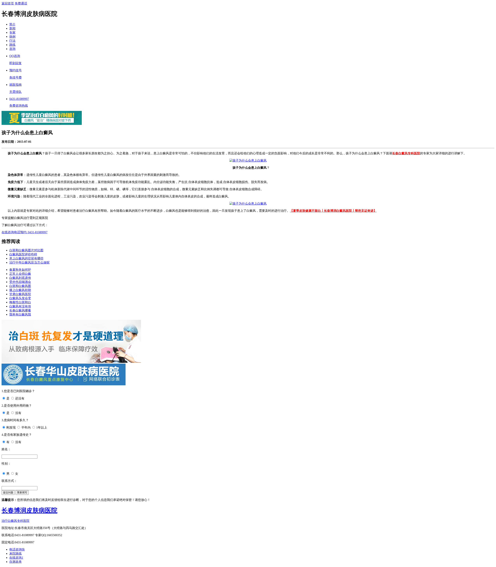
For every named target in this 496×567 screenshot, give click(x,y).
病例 (12, 36)
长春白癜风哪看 (20, 310)
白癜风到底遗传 (20, 277)
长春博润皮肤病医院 (29, 510)
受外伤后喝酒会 (20, 282)
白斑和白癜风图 (20, 286)
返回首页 (8, 3)
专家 (12, 32)
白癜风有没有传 (20, 306)
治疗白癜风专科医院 (15, 520)
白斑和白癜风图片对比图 (26, 250)
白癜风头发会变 (20, 298)
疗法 (12, 40)
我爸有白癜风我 (20, 314)
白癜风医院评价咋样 (23, 254)
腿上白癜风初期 (20, 290)
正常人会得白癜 (20, 273)
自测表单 (15, 561)
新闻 (12, 28)
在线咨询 (8, 232)
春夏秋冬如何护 (20, 269)
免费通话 (21, 3)
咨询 (12, 48)
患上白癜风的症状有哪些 (26, 258)
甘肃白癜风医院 (20, 294)
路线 (12, 44)
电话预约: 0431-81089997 (30, 232)
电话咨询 (17, 549)
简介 (12, 24)
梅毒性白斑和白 (20, 302)
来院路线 (15, 553)
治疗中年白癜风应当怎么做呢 (29, 262)
